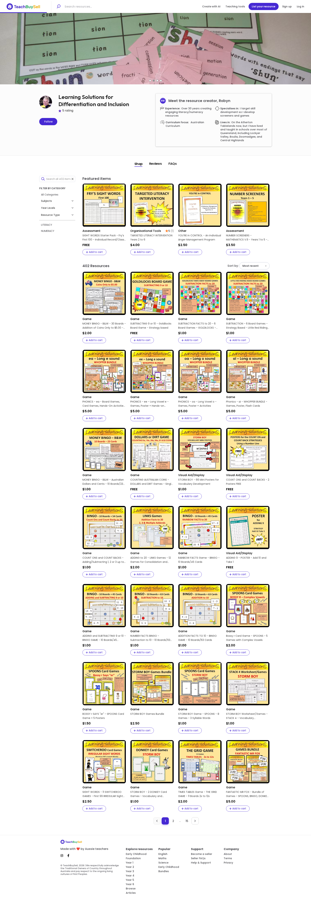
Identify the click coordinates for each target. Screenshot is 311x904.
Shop (138, 164)
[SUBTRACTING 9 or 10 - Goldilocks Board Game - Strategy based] (152, 293)
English (162, 854)
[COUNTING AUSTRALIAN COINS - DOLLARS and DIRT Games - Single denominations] (152, 449)
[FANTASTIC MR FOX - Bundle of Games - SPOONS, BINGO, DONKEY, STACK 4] (248, 761)
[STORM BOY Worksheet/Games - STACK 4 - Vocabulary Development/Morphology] (248, 683)
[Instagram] (62, 855)
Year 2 (130, 867)
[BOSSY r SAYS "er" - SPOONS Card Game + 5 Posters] (104, 683)
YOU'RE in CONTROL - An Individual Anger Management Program (199, 237)
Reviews (155, 163)
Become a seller (201, 854)
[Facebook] (68, 855)
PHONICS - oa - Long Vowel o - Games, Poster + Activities (197, 404)
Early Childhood (136, 854)
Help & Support (201, 862)
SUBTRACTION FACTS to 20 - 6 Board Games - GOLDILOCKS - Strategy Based (197, 326)
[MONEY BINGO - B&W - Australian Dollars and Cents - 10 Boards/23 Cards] (104, 449)
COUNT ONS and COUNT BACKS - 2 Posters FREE (247, 482)
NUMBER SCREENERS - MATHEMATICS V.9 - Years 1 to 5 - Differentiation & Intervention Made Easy (246, 238)
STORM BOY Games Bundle (147, 714)
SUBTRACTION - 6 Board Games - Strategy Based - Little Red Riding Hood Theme (247, 326)
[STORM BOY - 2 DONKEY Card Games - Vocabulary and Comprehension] (152, 761)
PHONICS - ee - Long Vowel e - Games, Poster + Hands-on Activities (149, 404)
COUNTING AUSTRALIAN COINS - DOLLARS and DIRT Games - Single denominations (151, 482)
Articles (131, 893)
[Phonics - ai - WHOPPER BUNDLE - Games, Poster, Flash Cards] (248, 371)
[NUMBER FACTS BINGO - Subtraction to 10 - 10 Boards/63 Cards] (152, 605)
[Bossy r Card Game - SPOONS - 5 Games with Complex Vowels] (248, 605)
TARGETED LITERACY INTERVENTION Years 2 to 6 (151, 237)
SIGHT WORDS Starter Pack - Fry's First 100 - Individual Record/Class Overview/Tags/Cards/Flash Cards (104, 238)
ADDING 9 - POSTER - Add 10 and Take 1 (246, 560)
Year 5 (130, 880)
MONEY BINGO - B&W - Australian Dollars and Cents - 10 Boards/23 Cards (103, 482)
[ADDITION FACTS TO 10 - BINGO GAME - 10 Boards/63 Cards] (200, 605)
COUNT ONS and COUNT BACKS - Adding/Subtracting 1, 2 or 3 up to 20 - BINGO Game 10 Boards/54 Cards (103, 560)
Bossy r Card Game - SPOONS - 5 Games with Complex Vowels (247, 638)
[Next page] (195, 820)
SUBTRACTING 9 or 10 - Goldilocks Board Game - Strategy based (150, 326)
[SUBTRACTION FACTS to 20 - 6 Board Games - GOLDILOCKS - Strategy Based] (200, 293)
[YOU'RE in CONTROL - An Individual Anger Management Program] (200, 205)
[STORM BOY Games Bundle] (152, 683)
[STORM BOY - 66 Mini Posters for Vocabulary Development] (200, 449)
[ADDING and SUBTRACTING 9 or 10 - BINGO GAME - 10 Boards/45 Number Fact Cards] (104, 605)
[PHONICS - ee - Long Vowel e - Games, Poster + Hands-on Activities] (152, 371)
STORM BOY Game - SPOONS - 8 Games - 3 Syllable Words (198, 716)
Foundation (133, 858)
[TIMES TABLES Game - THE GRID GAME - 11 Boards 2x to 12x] (200, 761)
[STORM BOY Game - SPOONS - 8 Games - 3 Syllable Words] (200, 683)
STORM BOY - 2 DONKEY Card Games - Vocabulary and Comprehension (148, 794)
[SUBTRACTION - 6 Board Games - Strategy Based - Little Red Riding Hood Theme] (248, 293)
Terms (228, 858)
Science (163, 862)
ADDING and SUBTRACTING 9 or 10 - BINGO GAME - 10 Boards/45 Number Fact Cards (104, 638)
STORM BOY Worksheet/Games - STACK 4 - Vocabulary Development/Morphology (247, 716)
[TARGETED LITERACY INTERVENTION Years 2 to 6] (152, 205)
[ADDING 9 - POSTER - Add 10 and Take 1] (248, 527)
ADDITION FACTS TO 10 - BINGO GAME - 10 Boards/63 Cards (197, 638)
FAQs (172, 163)
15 (187, 821)
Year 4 (130, 875)
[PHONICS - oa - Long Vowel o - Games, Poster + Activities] (200, 371)
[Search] (58, 6)
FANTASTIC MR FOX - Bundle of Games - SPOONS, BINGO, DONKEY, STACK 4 (247, 794)
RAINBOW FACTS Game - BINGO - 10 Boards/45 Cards (199, 560)
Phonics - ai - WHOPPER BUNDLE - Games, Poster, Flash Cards (246, 404)
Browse (131, 888)
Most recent (250, 266)
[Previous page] (157, 820)
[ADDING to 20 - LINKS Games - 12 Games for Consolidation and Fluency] (152, 527)
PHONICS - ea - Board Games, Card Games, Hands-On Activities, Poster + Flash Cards (103, 404)
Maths (162, 858)
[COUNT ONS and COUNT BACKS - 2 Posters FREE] (248, 449)
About (228, 854)
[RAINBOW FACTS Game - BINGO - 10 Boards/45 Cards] (200, 527)
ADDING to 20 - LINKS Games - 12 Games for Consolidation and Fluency (150, 560)
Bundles (163, 871)
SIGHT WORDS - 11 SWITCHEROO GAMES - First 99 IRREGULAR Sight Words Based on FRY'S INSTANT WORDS (102, 794)
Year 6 (130, 884)
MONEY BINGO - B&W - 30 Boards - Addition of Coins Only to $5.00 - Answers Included (104, 326)
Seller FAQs (198, 858)
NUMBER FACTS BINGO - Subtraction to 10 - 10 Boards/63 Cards (150, 638)
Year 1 (129, 862)
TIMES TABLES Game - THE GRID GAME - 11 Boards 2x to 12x (197, 794)
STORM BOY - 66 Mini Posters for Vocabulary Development (198, 482)
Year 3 (130, 871)
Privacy (228, 862)
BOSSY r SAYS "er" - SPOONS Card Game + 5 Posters (103, 716)
